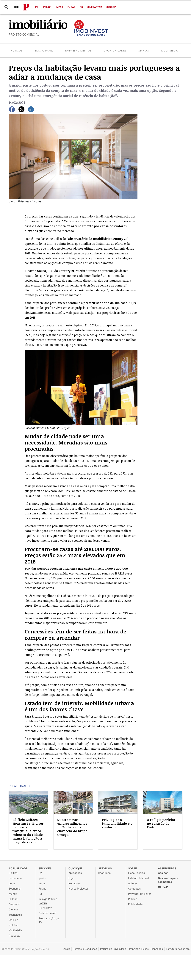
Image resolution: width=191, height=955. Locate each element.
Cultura (13, 899)
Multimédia (169, 50)
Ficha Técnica (136, 872)
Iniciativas (74, 883)
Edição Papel (44, 50)
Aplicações (75, 872)
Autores (132, 883)
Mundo (13, 893)
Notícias (16, 50)
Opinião (143, 50)
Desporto (14, 904)
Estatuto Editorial (138, 878)
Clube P (111, 7)
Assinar (163, 872)
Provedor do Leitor (139, 893)
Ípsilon (47, 7)
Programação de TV (49, 920)
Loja (70, 878)
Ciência (13, 909)
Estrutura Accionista (178, 948)
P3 (81, 7)
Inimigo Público (48, 899)
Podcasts (14, 935)
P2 (36, 7)
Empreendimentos (78, 50)
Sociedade (15, 878)
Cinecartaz (94, 7)
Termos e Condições (85, 948)
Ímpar (59, 7)
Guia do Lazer (47, 913)
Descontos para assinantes (168, 879)
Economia (15, 888)
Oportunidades (115, 50)
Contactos (134, 888)
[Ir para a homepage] (26, 7)
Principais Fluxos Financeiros (146, 948)
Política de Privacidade (113, 948)
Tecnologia (15, 914)
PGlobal (13, 925)
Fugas (71, 7)
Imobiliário (104, 872)
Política (13, 872)
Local (12, 883)
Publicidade (135, 904)
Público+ (133, 899)
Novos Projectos (78, 888)
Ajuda (66, 948)
